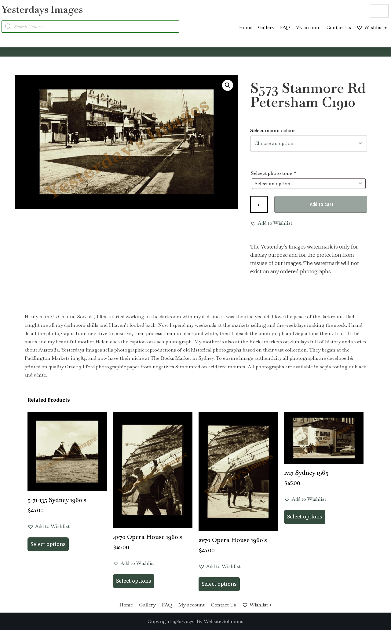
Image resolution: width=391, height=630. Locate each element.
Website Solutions (223, 621)
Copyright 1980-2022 (170, 621)
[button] (227, 85)
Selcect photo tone (273, 173)
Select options (48, 544)
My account (308, 27)
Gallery (266, 27)
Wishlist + (375, 27)
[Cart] (379, 11)
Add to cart (321, 204)
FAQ (285, 27)
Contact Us (339, 27)
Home (246, 27)
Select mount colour (272, 130)
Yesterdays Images (42, 9)
